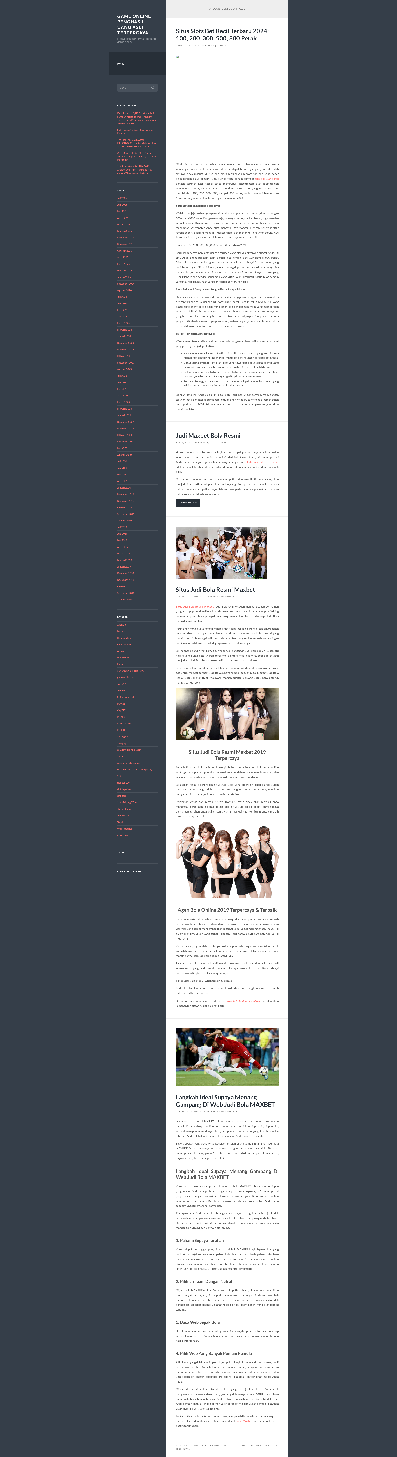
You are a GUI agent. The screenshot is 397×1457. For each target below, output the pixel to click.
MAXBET (122, 703)
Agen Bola (122, 624)
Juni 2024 (122, 303)
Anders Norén (262, 1445)
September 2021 (125, 441)
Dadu (120, 664)
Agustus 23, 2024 (186, 45)
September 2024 (125, 283)
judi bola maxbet (125, 697)
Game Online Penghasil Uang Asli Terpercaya (134, 24)
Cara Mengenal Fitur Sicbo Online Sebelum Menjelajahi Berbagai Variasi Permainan (136, 156)
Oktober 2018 (124, 586)
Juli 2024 (122, 296)
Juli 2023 (122, 375)
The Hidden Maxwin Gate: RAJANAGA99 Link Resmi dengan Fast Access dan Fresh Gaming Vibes (137, 143)
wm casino (122, 835)
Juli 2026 (122, 198)
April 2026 (122, 217)
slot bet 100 (123, 782)
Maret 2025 (123, 264)
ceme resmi (123, 657)
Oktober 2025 (124, 250)
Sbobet (120, 756)
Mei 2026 (122, 211)
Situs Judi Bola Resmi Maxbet (215, 589)
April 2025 (122, 257)
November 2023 (125, 349)
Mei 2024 (122, 309)
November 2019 (125, 500)
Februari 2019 (124, 560)
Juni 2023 (122, 382)
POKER (121, 716)
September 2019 (125, 514)
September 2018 (125, 593)
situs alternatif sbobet (128, 762)
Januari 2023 (124, 415)
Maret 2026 (123, 224)
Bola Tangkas (124, 637)
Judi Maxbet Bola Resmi (208, 435)
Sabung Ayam (124, 736)
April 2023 (122, 395)
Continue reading (188, 502)
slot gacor (122, 795)
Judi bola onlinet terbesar (263, 462)
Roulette (121, 730)
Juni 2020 (122, 468)
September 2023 (125, 362)
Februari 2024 (124, 329)
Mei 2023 (122, 389)
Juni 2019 (122, 533)
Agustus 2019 (124, 520)
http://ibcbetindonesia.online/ (242, 1001)
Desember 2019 (125, 494)
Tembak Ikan (123, 815)
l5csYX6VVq (208, 45)
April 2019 (122, 547)
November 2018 (125, 579)
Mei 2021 (122, 448)
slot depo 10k (124, 789)
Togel (120, 822)
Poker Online (124, 723)
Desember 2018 (125, 573)
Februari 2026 (124, 230)
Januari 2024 (124, 336)
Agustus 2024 (124, 290)
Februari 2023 (124, 408)
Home (120, 63)
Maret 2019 (123, 553)
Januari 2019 (124, 566)
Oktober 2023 (124, 356)
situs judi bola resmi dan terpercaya (135, 769)
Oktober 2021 (124, 434)
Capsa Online (124, 644)
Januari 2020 (124, 487)
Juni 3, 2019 (183, 442)
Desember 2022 (125, 421)
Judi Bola (122, 690)
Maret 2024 (123, 323)
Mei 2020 (122, 474)
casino (120, 651)
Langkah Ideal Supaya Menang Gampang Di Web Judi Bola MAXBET (225, 1100)
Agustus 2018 (124, 599)
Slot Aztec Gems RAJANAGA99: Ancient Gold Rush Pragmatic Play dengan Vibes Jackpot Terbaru (134, 169)
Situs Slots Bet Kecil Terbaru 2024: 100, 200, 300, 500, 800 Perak (222, 34)
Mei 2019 (122, 540)
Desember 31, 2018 (187, 596)
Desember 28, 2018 (187, 1111)
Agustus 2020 (124, 454)
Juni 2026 (122, 204)
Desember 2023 (125, 342)
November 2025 (125, 244)
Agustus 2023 (124, 369)
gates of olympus (125, 677)
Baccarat (122, 631)
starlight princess (126, 809)
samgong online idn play (129, 749)
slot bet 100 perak (267, 178)
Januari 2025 (124, 277)
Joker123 (122, 683)
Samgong (122, 743)
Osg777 (121, 710)
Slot (119, 776)
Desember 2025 (125, 237)
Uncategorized (124, 828)
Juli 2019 (122, 527)
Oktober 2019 (124, 507)
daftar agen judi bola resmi (130, 670)
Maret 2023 (123, 402)
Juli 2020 (122, 461)
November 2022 (125, 428)
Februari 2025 (124, 270)
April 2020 (122, 481)
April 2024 (122, 316)
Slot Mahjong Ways (127, 802)
